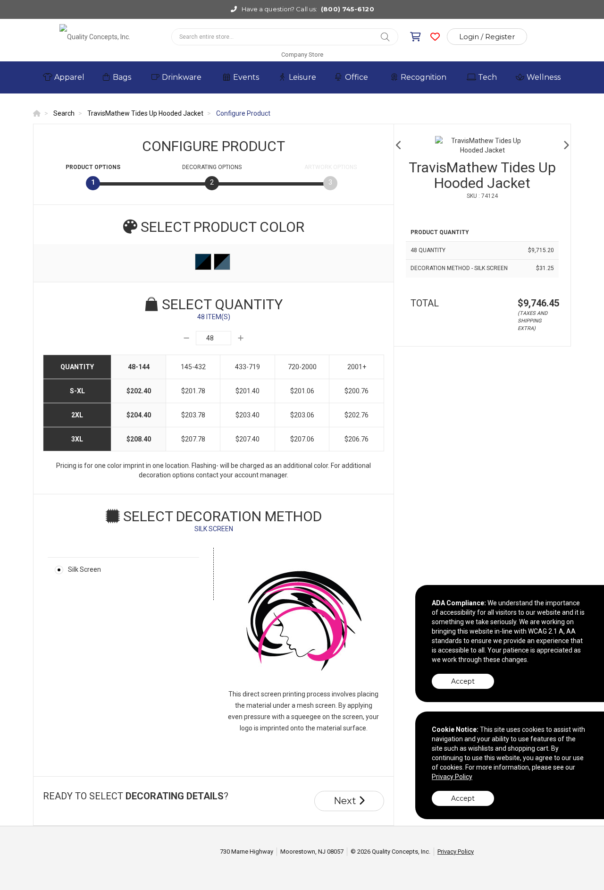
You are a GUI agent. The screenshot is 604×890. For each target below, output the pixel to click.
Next (346, 800)
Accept (463, 681)
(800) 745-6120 (347, 9)
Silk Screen (84, 569)
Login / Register (487, 36)
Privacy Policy (455, 851)
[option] (482, 145)
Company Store (302, 54)
